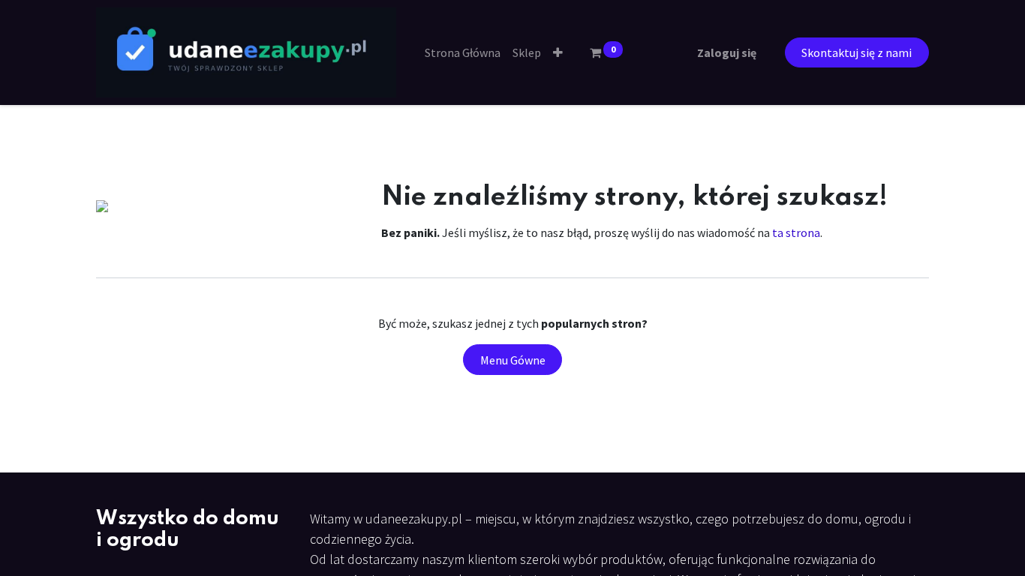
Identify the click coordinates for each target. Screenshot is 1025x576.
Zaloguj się (726, 52)
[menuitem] (462, 53)
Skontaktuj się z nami (856, 52)
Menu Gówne (513, 360)
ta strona (796, 232)
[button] (558, 53)
